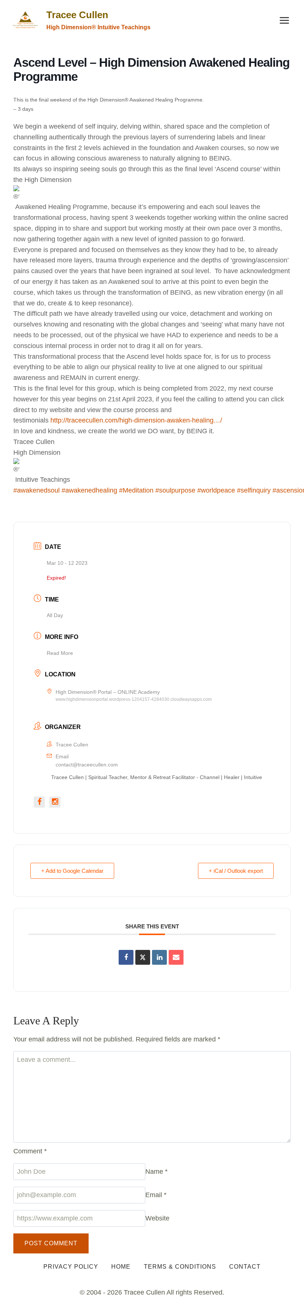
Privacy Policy (70, 1266)
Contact (245, 1266)
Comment (30, 1151)
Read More (60, 653)
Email (155, 1195)
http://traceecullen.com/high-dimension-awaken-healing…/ (136, 420)
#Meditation (136, 490)
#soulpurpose (175, 490)
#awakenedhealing (89, 490)
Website (157, 1218)
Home (120, 1266)
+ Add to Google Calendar (72, 871)
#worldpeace (216, 490)
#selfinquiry (254, 490)
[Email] (176, 957)
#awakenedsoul (36, 490)
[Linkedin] (159, 957)
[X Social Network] (142, 957)
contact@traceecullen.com (87, 765)
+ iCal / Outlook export (236, 871)
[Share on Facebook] (126, 957)
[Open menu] (284, 20)
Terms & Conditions (180, 1266)
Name (156, 1171)
